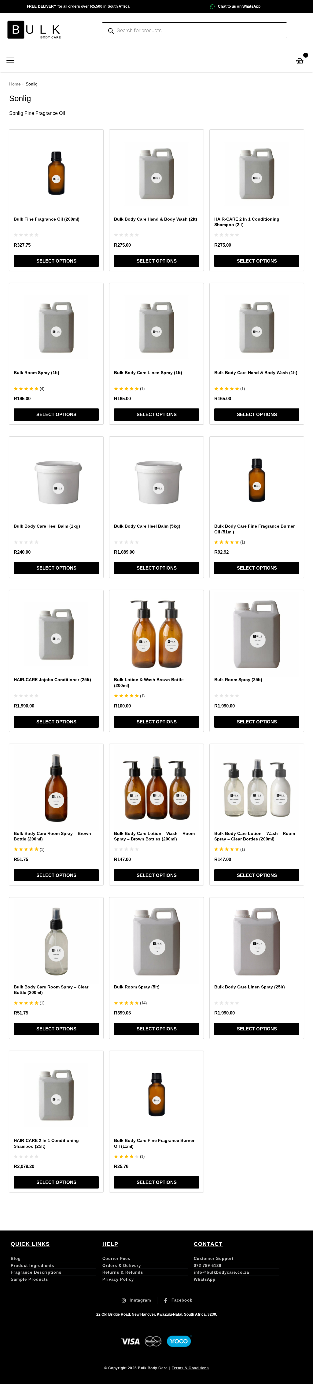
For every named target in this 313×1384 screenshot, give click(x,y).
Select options (56, 261)
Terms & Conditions (190, 1368)
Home (15, 84)
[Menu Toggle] (10, 60)
